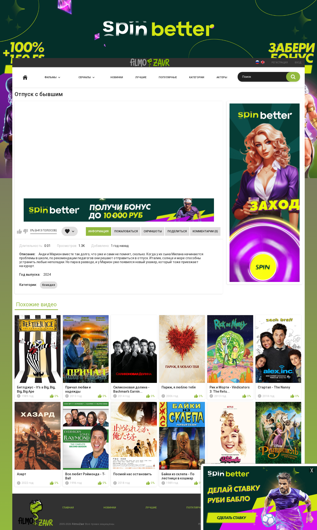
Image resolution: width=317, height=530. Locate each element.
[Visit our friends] (265, 192)
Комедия (48, 285)
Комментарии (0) (205, 231)
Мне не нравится (25, 231)
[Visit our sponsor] (119, 210)
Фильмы (51, 77)
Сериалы (84, 77)
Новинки (116, 77)
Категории (196, 77)
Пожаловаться (126, 231)
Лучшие (140, 77)
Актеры (222, 77)
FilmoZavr (78, 524)
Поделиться (177, 231)
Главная (25, 77)
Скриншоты (153, 231)
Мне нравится (19, 231)
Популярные (168, 77)
